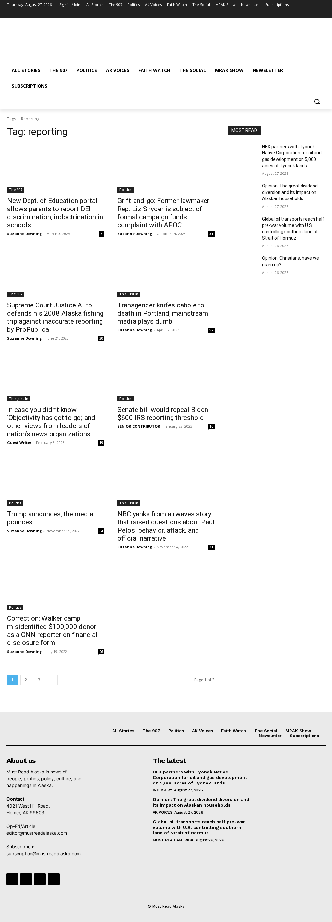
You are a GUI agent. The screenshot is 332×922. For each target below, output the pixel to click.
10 (211, 426)
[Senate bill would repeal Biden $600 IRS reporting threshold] (166, 377)
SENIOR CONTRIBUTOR (138, 426)
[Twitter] (303, 14)
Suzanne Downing (24, 233)
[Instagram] (294, 14)
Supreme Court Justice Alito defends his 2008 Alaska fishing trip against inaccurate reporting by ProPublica (55, 317)
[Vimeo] (312, 14)
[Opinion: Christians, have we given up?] (242, 265)
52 (211, 330)
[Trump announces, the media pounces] (55, 481)
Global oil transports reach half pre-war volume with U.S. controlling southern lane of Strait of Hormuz (199, 827)
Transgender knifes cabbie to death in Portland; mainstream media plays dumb (162, 313)
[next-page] (52, 680)
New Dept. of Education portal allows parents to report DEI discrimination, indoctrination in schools (55, 213)
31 (211, 234)
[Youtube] (321, 14)
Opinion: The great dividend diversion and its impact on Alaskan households (290, 192)
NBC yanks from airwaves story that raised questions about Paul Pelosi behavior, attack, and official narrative (166, 526)
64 (101, 531)
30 (101, 338)
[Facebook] (285, 14)
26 (101, 651)
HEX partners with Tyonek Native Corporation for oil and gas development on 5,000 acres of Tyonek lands (200, 777)
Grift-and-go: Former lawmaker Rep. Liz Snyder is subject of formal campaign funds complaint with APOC (163, 213)
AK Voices (162, 812)
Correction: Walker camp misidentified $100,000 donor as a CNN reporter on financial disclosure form (52, 631)
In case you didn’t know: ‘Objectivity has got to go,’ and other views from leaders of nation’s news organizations (51, 422)
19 (101, 442)
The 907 (15, 189)
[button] (317, 101)
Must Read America (173, 840)
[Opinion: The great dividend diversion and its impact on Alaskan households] (242, 193)
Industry (162, 790)
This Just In (128, 294)
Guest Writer (19, 442)
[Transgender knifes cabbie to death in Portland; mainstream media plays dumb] (166, 272)
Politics (125, 189)
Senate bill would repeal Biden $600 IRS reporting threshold (162, 414)
